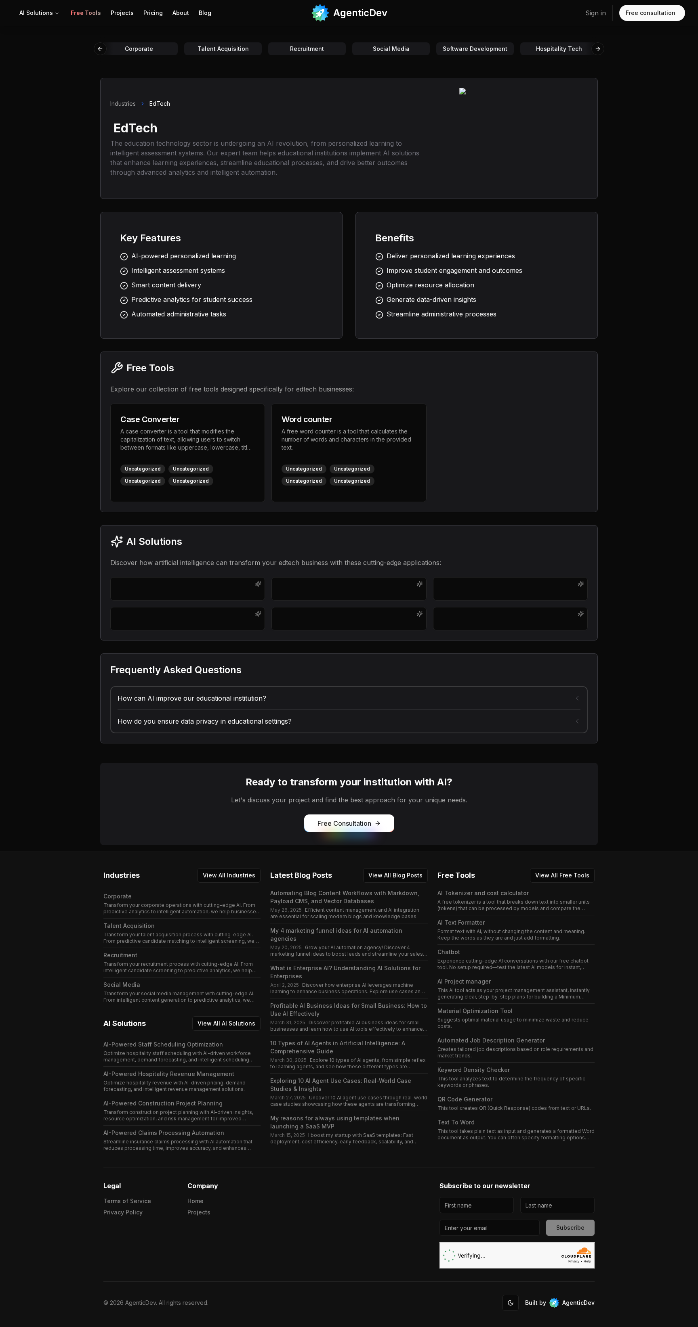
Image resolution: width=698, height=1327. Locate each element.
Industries (123, 103)
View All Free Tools (562, 875)
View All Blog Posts (395, 875)
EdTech (159, 103)
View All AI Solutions (226, 1023)
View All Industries (229, 875)
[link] (86, 13)
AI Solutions (36, 12)
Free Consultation (344, 823)
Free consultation (650, 12)
